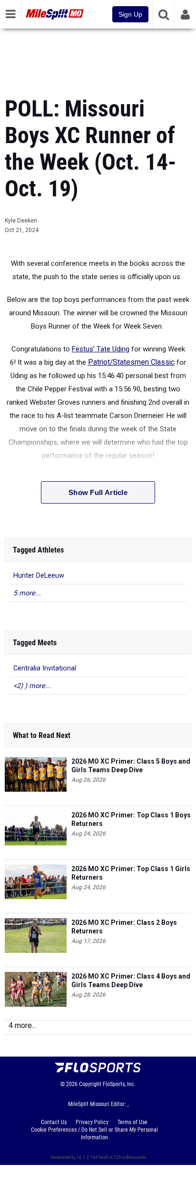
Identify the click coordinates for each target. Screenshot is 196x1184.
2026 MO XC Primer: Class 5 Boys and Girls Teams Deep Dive (130, 765)
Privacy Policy (92, 1122)
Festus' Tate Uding (100, 349)
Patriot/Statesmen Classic (131, 362)
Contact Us (54, 1122)
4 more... (22, 1025)
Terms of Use (132, 1122)
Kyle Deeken (21, 220)
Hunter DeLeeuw (38, 576)
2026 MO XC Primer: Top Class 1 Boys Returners (131, 819)
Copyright (90, 1084)
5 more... (27, 593)
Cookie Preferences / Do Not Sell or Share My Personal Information (94, 1133)
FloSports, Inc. (119, 1084)
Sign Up (130, 14)
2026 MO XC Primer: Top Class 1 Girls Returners (130, 873)
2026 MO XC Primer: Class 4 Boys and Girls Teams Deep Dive (130, 980)
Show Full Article (98, 492)
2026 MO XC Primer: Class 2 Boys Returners (124, 927)
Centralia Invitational (44, 668)
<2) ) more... (32, 686)
